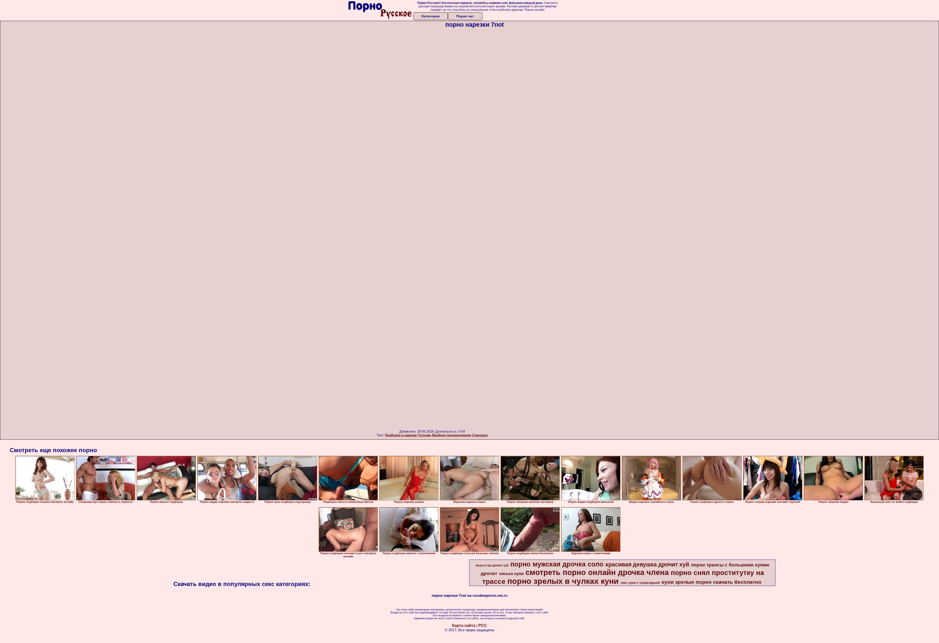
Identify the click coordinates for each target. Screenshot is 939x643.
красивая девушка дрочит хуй (647, 564)
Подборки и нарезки (401, 435)
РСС (482, 625)
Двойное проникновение (451, 435)
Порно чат (465, 16)
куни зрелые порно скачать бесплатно (711, 582)
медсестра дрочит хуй (492, 565)
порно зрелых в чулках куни (563, 581)
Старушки (480, 435)
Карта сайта (463, 625)
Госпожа (424, 435)
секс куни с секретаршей (640, 583)
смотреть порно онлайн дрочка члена (597, 572)
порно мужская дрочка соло (557, 564)
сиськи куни (511, 573)
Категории (431, 16)
